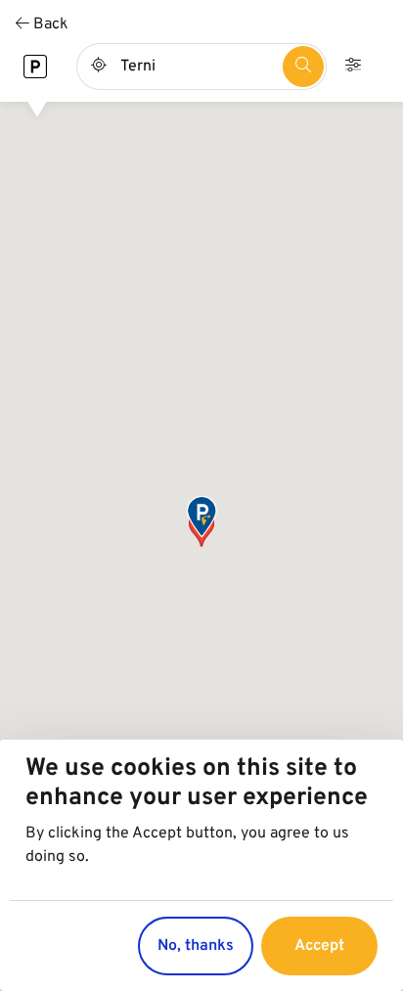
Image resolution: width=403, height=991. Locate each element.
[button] (201, 517)
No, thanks (195, 946)
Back (48, 24)
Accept (319, 946)
